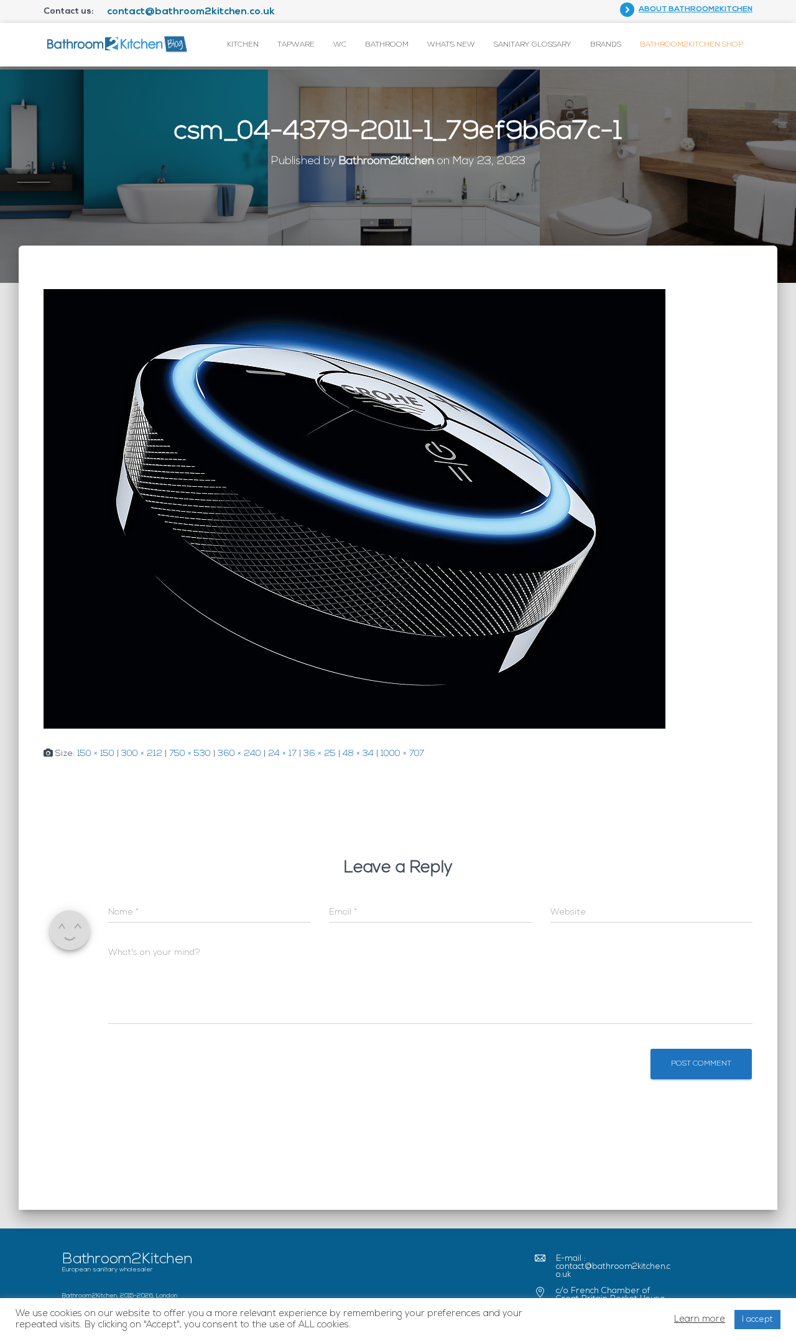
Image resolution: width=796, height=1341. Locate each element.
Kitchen (243, 44)
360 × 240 (239, 753)
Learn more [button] (699, 1319)
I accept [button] (757, 1320)
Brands (605, 44)
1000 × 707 (402, 753)
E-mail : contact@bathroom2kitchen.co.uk (613, 1267)
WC (339, 44)
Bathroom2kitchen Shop (691, 44)
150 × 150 (95, 753)
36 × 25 (319, 753)
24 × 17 (282, 753)
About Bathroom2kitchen (695, 9)
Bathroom (387, 44)
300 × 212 (141, 753)
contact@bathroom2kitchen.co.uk (191, 12)
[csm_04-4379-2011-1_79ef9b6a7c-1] (354, 509)
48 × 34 (358, 753)
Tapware (296, 44)
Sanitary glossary (533, 44)
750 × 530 (190, 753)
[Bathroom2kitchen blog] (116, 44)
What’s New (451, 44)
